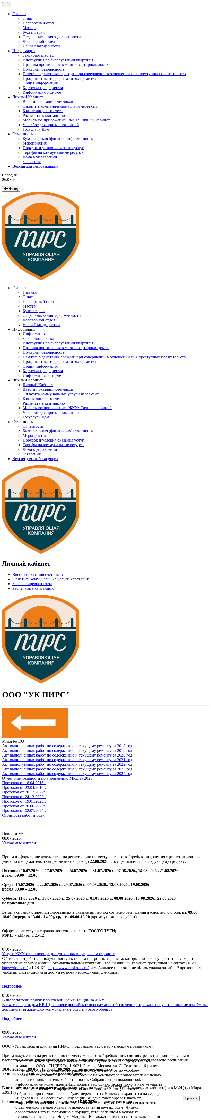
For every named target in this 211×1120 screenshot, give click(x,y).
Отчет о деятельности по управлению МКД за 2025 (47, 778)
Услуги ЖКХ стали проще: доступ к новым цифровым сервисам (58, 954)
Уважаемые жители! (19, 843)
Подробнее (12, 986)
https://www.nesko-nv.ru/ (68, 967)
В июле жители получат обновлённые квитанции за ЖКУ (53, 1000)
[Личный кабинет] (9, 4)
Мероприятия (35, 143)
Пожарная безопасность (44, 69)
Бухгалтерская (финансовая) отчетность (58, 138)
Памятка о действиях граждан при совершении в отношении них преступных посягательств (104, 74)
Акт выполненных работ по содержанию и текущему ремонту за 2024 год (67, 773)
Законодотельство (38, 55)
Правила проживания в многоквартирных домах (66, 64)
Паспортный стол (38, 23)
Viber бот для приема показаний (51, 124)
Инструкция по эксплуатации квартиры (58, 60)
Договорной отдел (39, 41)
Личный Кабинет (27, 97)
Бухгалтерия (34, 32)
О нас (28, 18)
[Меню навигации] (4, 4)
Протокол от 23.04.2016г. (24, 787)
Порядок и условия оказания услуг (53, 148)
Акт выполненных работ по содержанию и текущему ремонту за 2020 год (67, 755)
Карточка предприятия (43, 87)
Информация (23, 51)
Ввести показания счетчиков (48, 101)
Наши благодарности (41, 46)
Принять (191, 1098)
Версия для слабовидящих (35, 166)
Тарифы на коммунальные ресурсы (53, 152)
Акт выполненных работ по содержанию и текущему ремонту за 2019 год (67, 750)
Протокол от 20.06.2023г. (24, 806)
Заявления (32, 161)
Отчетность (22, 134)
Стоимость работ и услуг (24, 815)
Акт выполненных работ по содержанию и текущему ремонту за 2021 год (67, 760)
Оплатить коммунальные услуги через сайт (61, 106)
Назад (13, 189)
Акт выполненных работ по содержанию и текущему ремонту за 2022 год (67, 764)
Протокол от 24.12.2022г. (24, 796)
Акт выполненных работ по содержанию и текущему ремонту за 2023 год (67, 769)
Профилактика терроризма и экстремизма (59, 78)
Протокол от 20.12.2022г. (24, 792)
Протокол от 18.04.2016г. (24, 783)
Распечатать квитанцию (44, 115)
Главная (19, 14)
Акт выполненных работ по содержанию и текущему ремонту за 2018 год (67, 746)
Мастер (29, 27)
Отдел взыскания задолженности (52, 37)
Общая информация (40, 83)
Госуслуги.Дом (36, 129)
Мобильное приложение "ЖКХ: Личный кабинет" (67, 120)
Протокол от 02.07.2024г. (24, 810)
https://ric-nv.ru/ (15, 967)
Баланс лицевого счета (43, 111)
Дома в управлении (40, 157)
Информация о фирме (42, 92)
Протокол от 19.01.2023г (23, 801)
